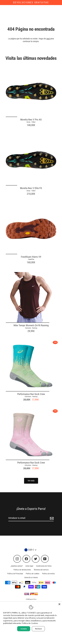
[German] (32, 594)
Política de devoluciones (22, 570)
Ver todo (31, 480)
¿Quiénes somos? (17, 566)
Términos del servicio (41, 570)
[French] (29, 594)
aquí (48, 38)
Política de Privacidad (15, 574)
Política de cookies (32, 574)
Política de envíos (48, 574)
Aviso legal (29, 566)
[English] (26, 594)
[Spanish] (36, 594)
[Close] (59, 604)
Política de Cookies (30, 623)
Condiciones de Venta (43, 566)
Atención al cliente (31, 578)
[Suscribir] (51, 518)
